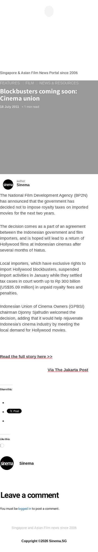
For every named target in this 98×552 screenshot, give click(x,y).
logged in (24, 508)
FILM (30, 83)
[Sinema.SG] (44, 47)
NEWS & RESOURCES (59, 83)
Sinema (23, 185)
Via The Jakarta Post (68, 370)
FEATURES (10, 83)
